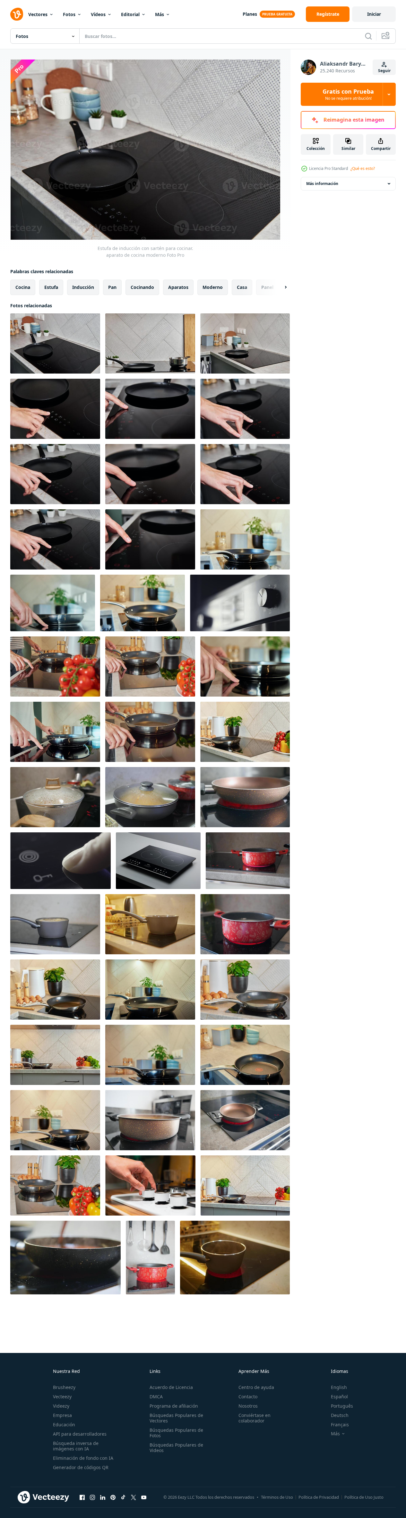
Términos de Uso (277, 1497)
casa (242, 287)
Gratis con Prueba (348, 94)
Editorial (130, 14)
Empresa (62, 1415)
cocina (22, 287)
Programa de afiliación (174, 1406)
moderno (213, 287)
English (339, 1387)
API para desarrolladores (80, 1434)
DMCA (156, 1396)
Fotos (69, 14)
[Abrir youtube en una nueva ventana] (143, 1497)
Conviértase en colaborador (254, 1418)
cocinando (142, 287)
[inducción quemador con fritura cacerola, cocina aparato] (245, 732)
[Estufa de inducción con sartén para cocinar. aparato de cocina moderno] (55, 343)
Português (342, 1406)
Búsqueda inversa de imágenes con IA (76, 1446)
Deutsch (340, 1415)
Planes (250, 14)
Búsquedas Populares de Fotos (176, 1433)
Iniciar (374, 14)
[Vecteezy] (16, 14)
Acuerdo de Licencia (171, 1387)
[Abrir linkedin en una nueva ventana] (102, 1497)
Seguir (384, 70)
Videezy (61, 1406)
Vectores (38, 14)
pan (112, 287)
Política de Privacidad (318, 1497)
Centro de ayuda (256, 1387)
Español (339, 1396)
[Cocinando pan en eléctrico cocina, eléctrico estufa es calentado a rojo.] (150, 797)
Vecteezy (62, 1396)
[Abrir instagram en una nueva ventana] (92, 1497)
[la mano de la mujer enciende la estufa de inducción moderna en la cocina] (55, 409)
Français (340, 1424)
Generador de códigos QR (80, 1467)
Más (159, 14)
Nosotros (248, 1406)
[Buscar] (368, 36)
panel (267, 287)
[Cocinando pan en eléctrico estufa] (55, 797)
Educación (64, 1424)
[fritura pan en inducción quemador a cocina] (245, 539)
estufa (51, 287)
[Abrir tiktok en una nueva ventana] (123, 1497)
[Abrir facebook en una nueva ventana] (82, 1497)
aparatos (178, 287)
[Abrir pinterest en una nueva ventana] (113, 1497)
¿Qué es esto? (362, 168)
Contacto (247, 1396)
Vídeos (98, 14)
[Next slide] (280, 287)
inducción (83, 287)
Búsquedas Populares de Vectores (176, 1418)
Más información (322, 183)
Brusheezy (64, 1387)
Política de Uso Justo (364, 1497)
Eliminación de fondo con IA (83, 1458)
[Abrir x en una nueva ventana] (133, 1497)
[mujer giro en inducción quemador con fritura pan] (55, 666)
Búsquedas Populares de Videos (176, 1447)
